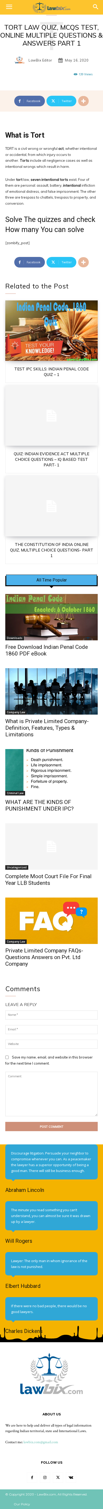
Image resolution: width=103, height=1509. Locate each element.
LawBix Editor (40, 60)
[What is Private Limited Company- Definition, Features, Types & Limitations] (51, 691)
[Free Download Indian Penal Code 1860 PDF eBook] (51, 617)
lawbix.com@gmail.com (41, 1442)
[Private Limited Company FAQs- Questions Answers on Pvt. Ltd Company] (51, 921)
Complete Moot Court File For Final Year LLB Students (48, 879)
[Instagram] (45, 1477)
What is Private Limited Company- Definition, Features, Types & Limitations (47, 728)
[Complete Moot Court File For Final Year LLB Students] (51, 846)
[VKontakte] (71, 1477)
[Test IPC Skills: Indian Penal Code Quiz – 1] (51, 330)
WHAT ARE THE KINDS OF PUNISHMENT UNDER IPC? (39, 805)
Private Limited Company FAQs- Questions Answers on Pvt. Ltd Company (44, 957)
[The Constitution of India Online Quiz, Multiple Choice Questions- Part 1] (51, 506)
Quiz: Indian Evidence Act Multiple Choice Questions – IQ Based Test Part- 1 (51, 459)
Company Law (16, 712)
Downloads (14, 638)
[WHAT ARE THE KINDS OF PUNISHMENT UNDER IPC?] (51, 772)
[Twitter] (58, 1477)
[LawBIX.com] (51, 7)
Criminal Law (15, 793)
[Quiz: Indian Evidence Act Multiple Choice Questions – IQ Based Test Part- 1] (51, 416)
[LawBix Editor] (21, 60)
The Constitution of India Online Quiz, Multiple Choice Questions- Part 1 (51, 550)
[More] (83, 101)
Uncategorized (17, 867)
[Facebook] (32, 1477)
